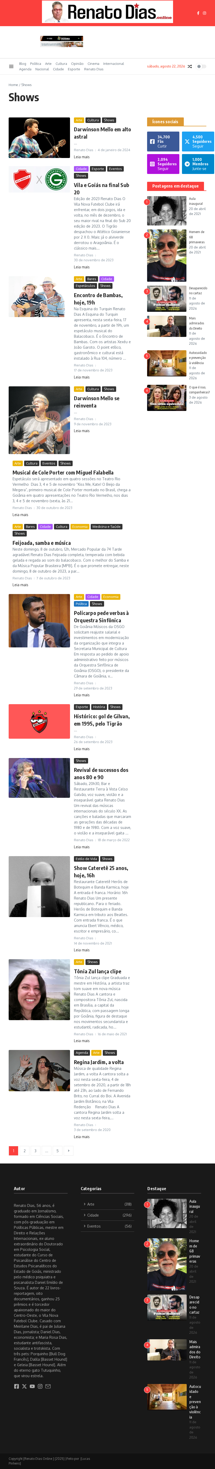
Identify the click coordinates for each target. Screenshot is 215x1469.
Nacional (42, 69)
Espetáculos (85, 286)
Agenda (25, 69)
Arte (48, 63)
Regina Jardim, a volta (99, 1062)
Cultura (61, 63)
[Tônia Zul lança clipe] (39, 989)
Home (13, 85)
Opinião (77, 63)
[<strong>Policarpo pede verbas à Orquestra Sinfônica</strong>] (39, 620)
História (99, 707)
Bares (91, 279)
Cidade (58, 69)
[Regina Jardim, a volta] (39, 1070)
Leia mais (82, 157)
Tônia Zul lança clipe (97, 971)
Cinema (93, 63)
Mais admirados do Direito (196, 323)
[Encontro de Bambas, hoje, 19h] (39, 296)
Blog (22, 63)
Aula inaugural (194, 1206)
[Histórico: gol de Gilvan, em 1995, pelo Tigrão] (39, 721)
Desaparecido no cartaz (194, 1305)
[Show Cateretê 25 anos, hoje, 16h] (39, 886)
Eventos (115, 169)
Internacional (113, 63)
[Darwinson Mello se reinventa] (39, 420)
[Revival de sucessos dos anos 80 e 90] (39, 778)
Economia (80, 526)
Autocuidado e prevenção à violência (198, 358)
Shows (109, 120)
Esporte (74, 69)
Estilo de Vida (86, 859)
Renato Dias (94, 69)
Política (35, 63)
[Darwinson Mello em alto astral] (39, 137)
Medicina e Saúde (107, 526)
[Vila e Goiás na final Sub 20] (39, 179)
